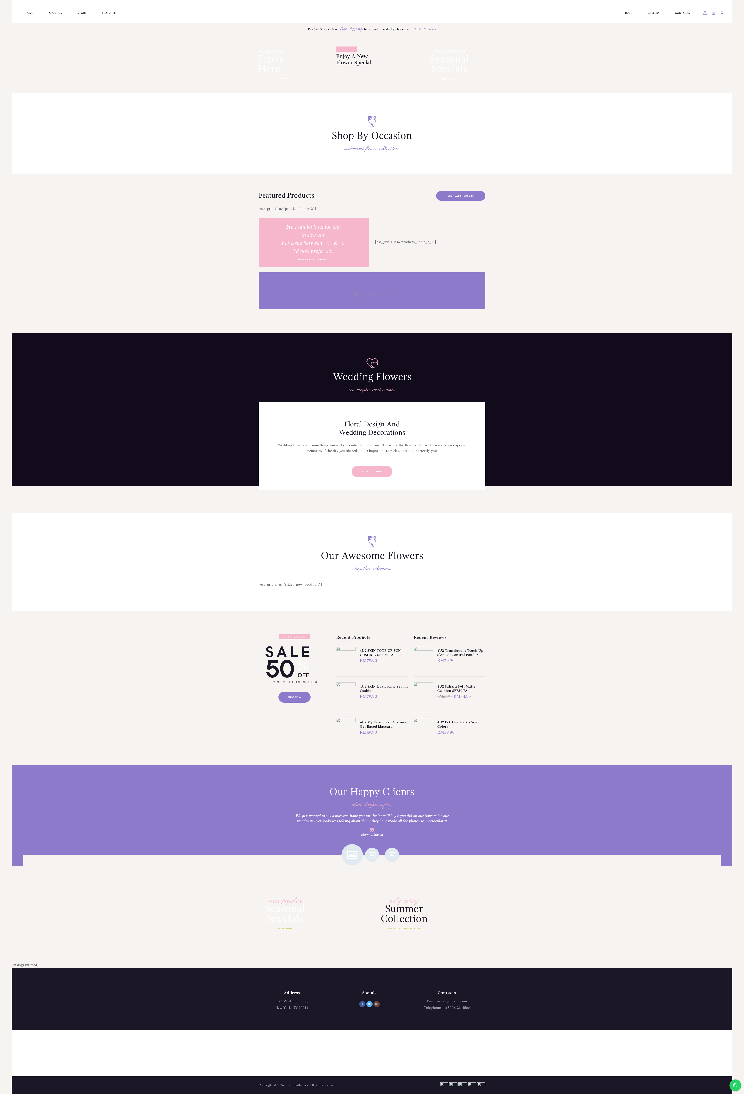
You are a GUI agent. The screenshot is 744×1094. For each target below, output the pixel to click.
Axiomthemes (298, 1085)
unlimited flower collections (372, 149)
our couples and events (372, 390)
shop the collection (372, 568)
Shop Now (450, 79)
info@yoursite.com (452, 1001)
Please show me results (314, 259)
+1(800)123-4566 (423, 29)
